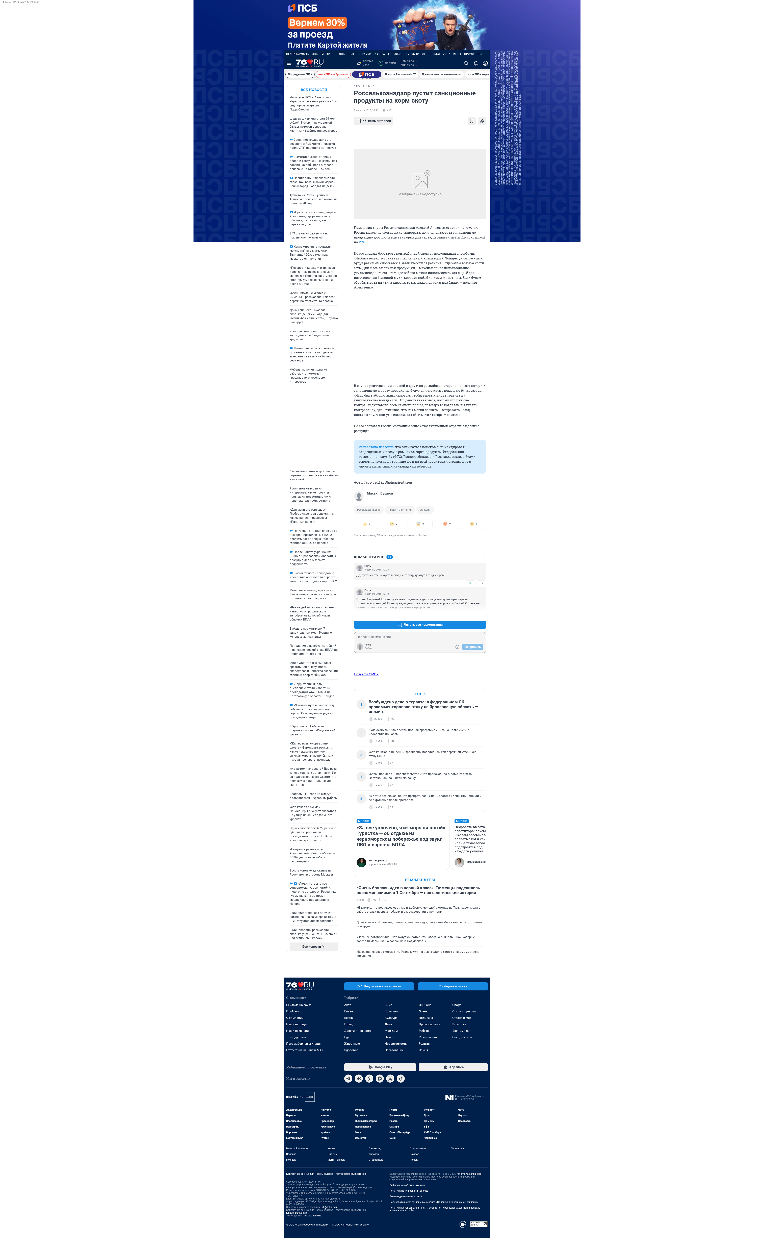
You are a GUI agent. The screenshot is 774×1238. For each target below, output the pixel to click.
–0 (481, 582)
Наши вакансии (297, 1031)
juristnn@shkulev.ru (297, 1212)
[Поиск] (466, 63)
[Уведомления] (476, 63)
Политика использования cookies (408, 1190)
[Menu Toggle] (288, 63)
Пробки (434, 54)
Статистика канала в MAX (304, 1050)
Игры (457, 54)
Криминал (392, 1011)
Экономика (460, 1031)
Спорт (456, 1005)
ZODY (446, 54)
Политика (426, 1018)
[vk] (359, 1079)
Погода (339, 54)
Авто (347, 1005)
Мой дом (391, 1031)
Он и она (425, 1005)
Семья (423, 1050)
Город (348, 1024)
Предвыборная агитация (303, 1043)
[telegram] (348, 1079)
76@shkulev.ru (330, 1207)
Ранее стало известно (376, 447)
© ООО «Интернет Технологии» (350, 1224)
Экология (459, 1024)
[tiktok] (401, 1079)
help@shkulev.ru (312, 1215)
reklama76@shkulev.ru (469, 1173)
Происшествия (429, 1024)
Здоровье (351, 1050)
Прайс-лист (294, 1011)
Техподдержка (296, 1037)
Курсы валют (415, 54)
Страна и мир (461, 1018)
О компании (295, 1018)
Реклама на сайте (298, 1005)
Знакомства (321, 54)
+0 (470, 582)
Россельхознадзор (368, 509)
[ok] (369, 1079)
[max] (380, 1079)
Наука (389, 1037)
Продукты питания (400, 509)
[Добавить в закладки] (472, 121)
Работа (424, 1031)
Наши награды (296, 1024)
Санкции (425, 509)
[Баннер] (367, 74)
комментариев (377, 121)
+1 (470, 614)
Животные (352, 1043)
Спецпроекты (462, 1037)
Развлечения (428, 1037)
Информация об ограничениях (407, 1185)
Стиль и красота (464, 1011)
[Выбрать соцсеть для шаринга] (482, 121)
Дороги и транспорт (358, 1031)
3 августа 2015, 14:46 (366, 110)
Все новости (314, 89)
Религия (425, 1043)
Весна (348, 1018)
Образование (394, 1050)
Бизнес (349, 1011)
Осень (423, 1011)
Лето (388, 1024)
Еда (347, 1037)
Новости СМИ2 (366, 674)
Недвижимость (297, 54)
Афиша (380, 54)
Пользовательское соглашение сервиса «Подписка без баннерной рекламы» (433, 1202)
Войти (368, 648)
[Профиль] (485, 63)
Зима (388, 1005)
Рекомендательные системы (405, 1196)
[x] (390, 1079)
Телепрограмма (360, 54)
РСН (362, 242)
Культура (391, 1018)
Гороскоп (395, 54)
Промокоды (473, 54)
